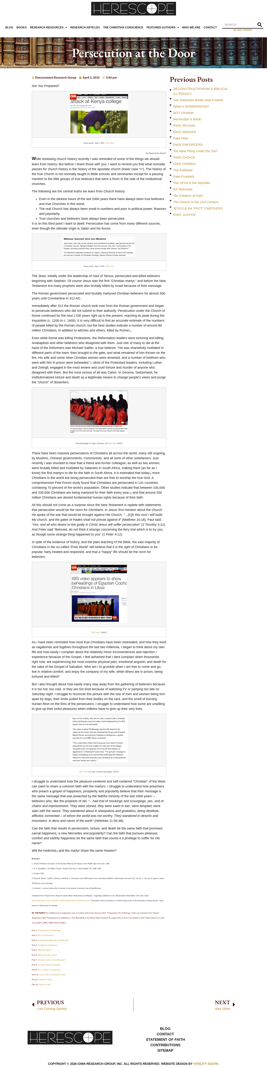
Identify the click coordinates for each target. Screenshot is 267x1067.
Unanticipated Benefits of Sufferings (53, 940)
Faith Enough (44, 984)
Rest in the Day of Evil (46, 955)
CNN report (109, 143)
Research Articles (85, 27)
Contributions (165, 1045)
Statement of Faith (165, 1040)
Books (22, 27)
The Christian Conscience (123, 27)
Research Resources (47, 27)
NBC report (83, 772)
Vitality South (205, 1064)
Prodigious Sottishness (47, 945)
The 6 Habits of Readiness (49, 970)
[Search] (259, 24)
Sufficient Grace (45, 980)
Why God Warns (45, 950)
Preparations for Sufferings (49, 930)
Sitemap (165, 1050)
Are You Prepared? (46, 935)
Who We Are (191, 27)
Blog (9, 27)
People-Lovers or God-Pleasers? (51, 960)
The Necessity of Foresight (49, 965)
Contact (210, 27)
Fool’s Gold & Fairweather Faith (52, 975)
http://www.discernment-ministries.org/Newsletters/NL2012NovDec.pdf (61, 901)
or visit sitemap (242, 30)
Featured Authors (161, 27)
